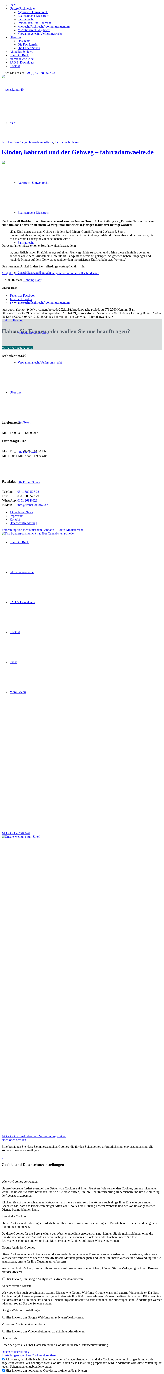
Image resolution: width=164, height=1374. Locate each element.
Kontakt (15, 66)
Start (12, 5)
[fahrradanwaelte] (82, 163)
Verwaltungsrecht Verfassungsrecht (40, 33)
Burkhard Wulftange (14, 142)
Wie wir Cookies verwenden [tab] (20, 1181)
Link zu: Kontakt (12, 320)
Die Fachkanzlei (28, 44)
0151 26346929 (27, 500)
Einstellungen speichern (17, 1355)
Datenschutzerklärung (15, 1351)
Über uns (15, 37)
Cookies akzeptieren (44, 1355)
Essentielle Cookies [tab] (14, 1216)
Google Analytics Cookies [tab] (18, 1247)
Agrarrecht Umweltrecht (33, 12)
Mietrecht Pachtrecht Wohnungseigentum (44, 26)
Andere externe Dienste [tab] (16, 1286)
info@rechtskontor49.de (32, 505)
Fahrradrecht (26, 19)
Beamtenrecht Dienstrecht (34, 15)
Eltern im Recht (19, 55)
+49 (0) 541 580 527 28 (40, 73)
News (76, 142)
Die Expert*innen (29, 48)
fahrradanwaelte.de (22, 59)
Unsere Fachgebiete (22, 8)
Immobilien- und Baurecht (34, 23)
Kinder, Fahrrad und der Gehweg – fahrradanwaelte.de (78, 152)
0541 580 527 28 (28, 491)
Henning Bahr (32, 280)
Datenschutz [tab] (9, 1338)
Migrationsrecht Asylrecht (34, 30)
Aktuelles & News (21, 51)
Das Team (24, 41)
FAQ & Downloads (22, 62)
